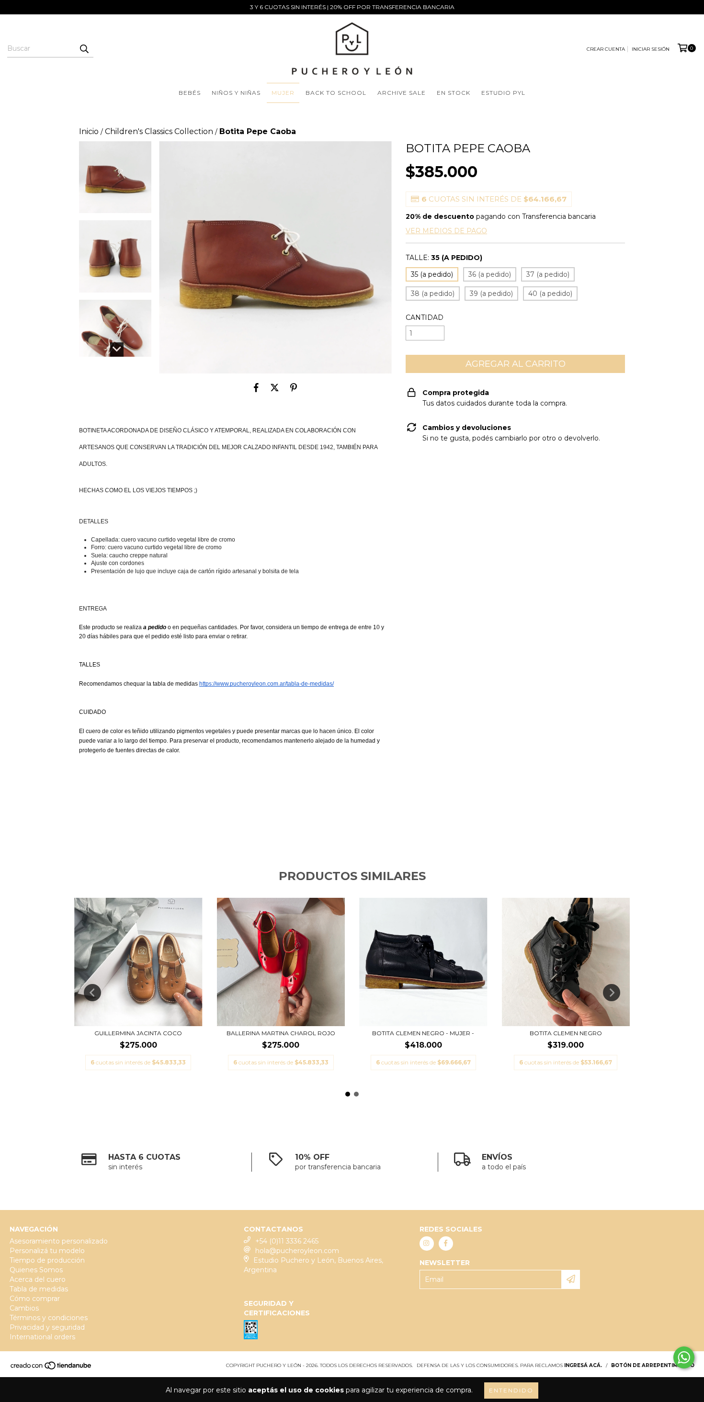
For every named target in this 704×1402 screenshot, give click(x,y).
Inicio (89, 131)
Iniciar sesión (651, 49)
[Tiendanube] (51, 1368)
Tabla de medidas (39, 1289)
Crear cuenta (606, 49)
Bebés (190, 92)
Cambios (24, 1308)
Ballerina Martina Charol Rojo (281, 1033)
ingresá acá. (583, 1365)
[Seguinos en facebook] (446, 1243)
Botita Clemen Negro (566, 1033)
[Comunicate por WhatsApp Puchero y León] (683, 1357)
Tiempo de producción (47, 1260)
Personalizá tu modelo (47, 1250)
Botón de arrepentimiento (652, 1365)
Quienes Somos (36, 1270)
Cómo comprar (35, 1298)
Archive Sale (401, 92)
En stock (453, 92)
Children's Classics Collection (159, 131)
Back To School (336, 92)
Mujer (283, 92)
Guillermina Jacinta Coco (138, 1033)
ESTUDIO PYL (503, 92)
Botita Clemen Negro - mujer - (423, 1033)
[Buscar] (83, 48)
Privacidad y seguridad (47, 1327)
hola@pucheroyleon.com (297, 1250)
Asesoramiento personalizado (59, 1241)
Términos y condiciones (49, 1317)
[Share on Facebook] (256, 388)
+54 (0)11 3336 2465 (286, 1241)
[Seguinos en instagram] (427, 1243)
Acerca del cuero (38, 1279)
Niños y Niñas (236, 92)
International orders (42, 1337)
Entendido (511, 1390)
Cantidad (424, 317)
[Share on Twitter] (274, 388)
